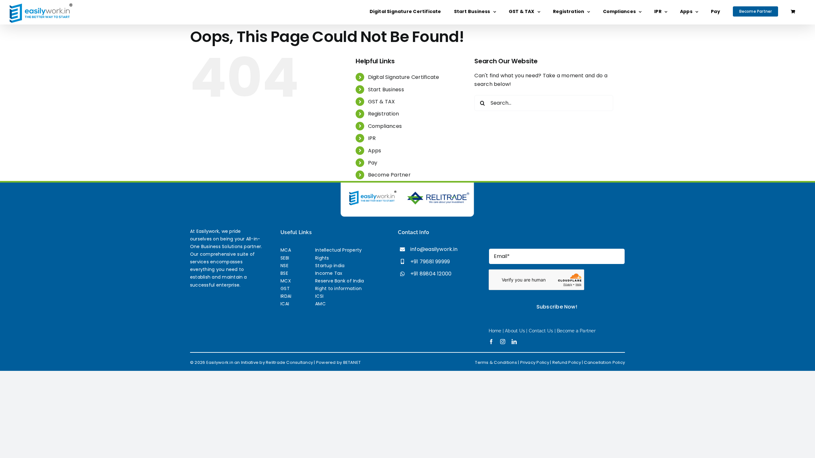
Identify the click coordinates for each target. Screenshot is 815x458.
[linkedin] (514, 341)
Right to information (338, 288)
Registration (383, 113)
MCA (285, 250)
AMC (320, 304)
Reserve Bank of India (339, 281)
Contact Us (541, 330)
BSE (284, 273)
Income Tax (328, 273)
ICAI (284, 304)
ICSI (319, 296)
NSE (284, 265)
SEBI (284, 258)
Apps (374, 150)
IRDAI (285, 296)
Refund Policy (566, 362)
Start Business (386, 89)
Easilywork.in (219, 362)
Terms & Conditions (496, 362)
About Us (515, 330)
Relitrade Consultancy (289, 362)
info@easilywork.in (433, 249)
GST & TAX (381, 101)
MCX (285, 281)
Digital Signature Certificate (403, 77)
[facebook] (491, 341)
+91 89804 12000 (431, 273)
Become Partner (389, 174)
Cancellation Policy (604, 362)
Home (496, 330)
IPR (372, 138)
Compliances (385, 126)
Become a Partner (576, 330)
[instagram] (502, 341)
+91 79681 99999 (430, 261)
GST (285, 288)
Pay (373, 162)
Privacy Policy (534, 362)
